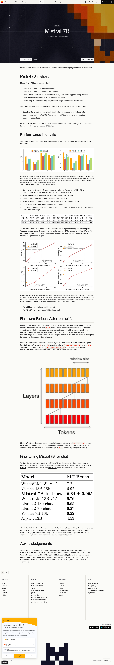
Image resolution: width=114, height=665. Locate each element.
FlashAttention (45, 332)
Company (58, 2)
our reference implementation (75, 112)
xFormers (57, 332)
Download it (27, 112)
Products (8, 2)
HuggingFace (35, 118)
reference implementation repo (60, 445)
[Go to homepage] (2, 2)
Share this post (86, 59)
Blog (41, 2)
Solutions (16, 2)
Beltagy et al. (79, 325)
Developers (34, 2)
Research (25, 2)
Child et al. (70, 325)
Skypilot (68, 555)
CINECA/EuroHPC (27, 553)
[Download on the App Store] (94, 627)
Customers (49, 2)
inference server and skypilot (74, 115)
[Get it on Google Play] (105, 627)
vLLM (55, 555)
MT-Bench (52, 468)
